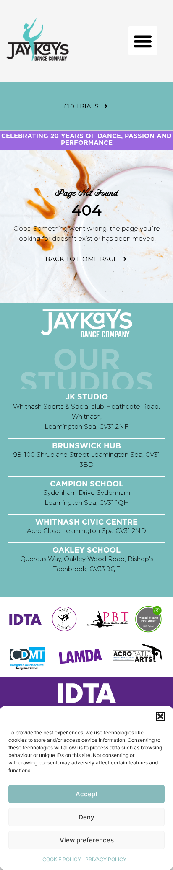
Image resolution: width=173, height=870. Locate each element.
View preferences (87, 840)
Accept (87, 794)
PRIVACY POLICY (105, 859)
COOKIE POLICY (61, 859)
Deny (86, 817)
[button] (160, 716)
